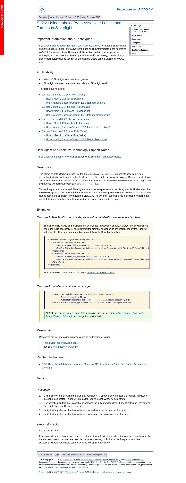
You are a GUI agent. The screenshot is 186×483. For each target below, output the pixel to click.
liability (93, 472)
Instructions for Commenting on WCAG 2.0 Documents (65, 467)
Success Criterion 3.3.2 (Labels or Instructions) (65, 119)
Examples (136, 43)
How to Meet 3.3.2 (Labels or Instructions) (67, 123)
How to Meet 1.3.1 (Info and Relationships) (68, 111)
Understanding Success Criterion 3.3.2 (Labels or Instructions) (78, 127)
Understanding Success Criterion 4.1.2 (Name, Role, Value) (76, 139)
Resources (136, 46)
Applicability (137, 35)
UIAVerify (73, 347)
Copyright (43, 472)
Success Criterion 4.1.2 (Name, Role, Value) (64, 131)
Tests (134, 54)
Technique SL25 (67, 17)
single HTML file (92, 462)
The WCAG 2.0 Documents (118, 462)
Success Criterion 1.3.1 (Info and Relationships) (66, 107)
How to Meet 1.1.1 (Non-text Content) (65, 99)
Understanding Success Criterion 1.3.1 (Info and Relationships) (78, 115)
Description (136, 39)
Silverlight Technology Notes (105, 156)
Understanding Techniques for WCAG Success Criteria (72, 45)
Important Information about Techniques (140, 30)
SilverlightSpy (57, 347)
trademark (101, 472)
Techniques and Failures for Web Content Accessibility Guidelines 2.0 (89, 459)
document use (115, 472)
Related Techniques (140, 50)
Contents (43, 17)
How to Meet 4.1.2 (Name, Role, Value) (66, 135)
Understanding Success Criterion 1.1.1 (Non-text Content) (75, 103)
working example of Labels (101, 272)
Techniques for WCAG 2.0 (134, 9)
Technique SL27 (91, 17)
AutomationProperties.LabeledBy (61, 343)
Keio (74, 472)
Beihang (80, 472)
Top (40, 455)
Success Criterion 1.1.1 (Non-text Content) (63, 94)
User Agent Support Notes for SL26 (62, 156)
